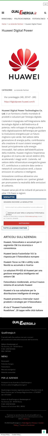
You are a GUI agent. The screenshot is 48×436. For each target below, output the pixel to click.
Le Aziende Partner (15, 24)
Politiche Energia (22, 18)
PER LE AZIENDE (9, 377)
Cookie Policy (16, 434)
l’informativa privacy (31, 216)
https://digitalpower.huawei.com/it (19, 101)
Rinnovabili (7, 18)
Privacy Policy (5, 434)
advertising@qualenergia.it (17, 385)
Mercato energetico (8, 370)
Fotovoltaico (38, 18)
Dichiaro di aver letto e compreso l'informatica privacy (25, 213)
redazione (25, 419)
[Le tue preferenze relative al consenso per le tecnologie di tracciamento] (44, 432)
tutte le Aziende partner (15, 228)
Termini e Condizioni (27, 425)
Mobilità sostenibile (8, 372)
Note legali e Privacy (29, 423)
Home (4, 24)
